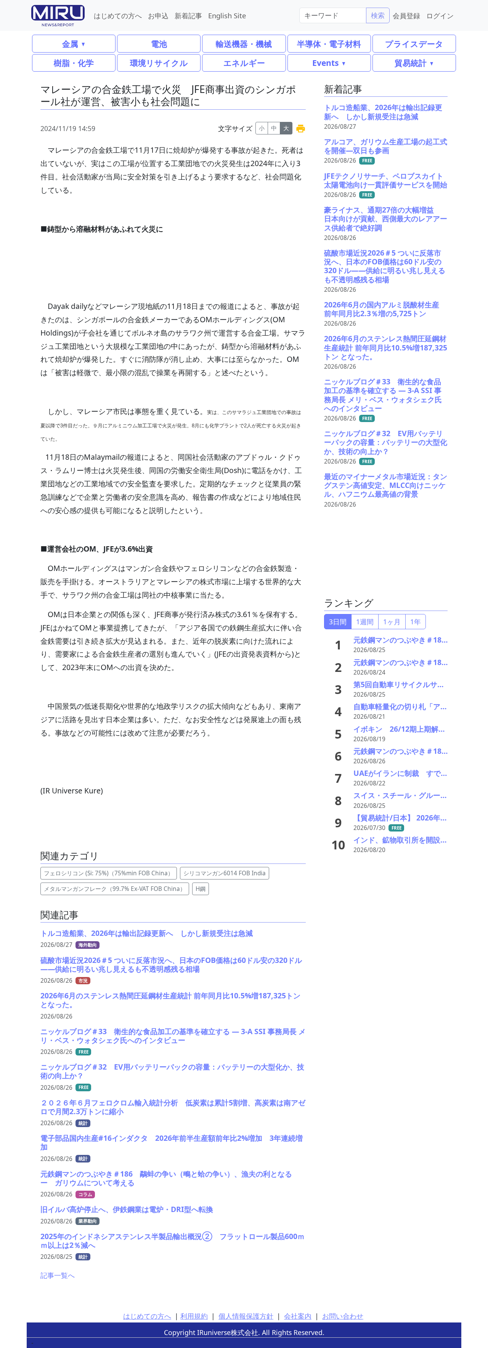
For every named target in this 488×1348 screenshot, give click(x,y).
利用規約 (194, 1316)
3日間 (338, 621)
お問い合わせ (342, 1316)
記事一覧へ (57, 1275)
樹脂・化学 (74, 62)
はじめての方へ (118, 15)
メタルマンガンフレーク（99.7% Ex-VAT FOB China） (115, 889)
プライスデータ (414, 43)
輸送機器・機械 (244, 43)
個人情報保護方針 (245, 1316)
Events (325, 62)
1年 (415, 621)
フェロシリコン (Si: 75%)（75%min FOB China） (108, 873)
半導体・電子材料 (329, 43)
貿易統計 (411, 62)
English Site (227, 15)
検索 (378, 15)
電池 (159, 43)
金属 (70, 43)
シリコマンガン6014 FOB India (224, 873)
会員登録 (406, 15)
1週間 (365, 621)
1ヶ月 (392, 621)
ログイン (440, 15)
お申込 (158, 15)
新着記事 (188, 15)
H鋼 (200, 889)
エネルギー (244, 62)
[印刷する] (300, 128)
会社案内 (297, 1316)
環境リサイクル (159, 62)
